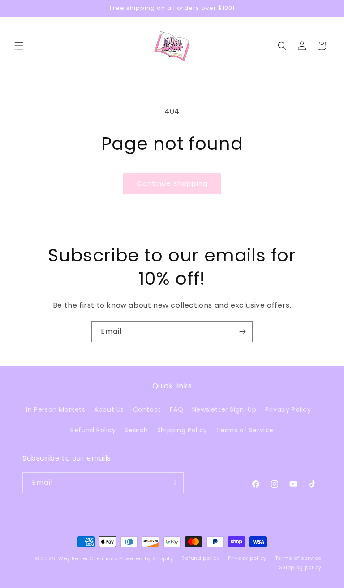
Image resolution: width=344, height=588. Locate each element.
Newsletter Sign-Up (224, 409)
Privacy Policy (288, 409)
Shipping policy (300, 567)
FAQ (176, 409)
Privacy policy (247, 558)
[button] (19, 46)
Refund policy (200, 558)
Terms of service (298, 558)
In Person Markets (55, 409)
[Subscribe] (242, 331)
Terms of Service (245, 430)
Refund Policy (93, 430)
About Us (109, 409)
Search (136, 430)
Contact (147, 409)
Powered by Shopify (146, 558)
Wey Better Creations (87, 558)
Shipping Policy (182, 430)
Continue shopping (172, 183)
